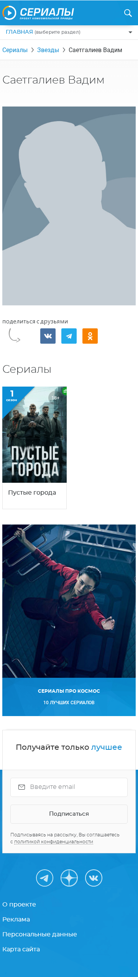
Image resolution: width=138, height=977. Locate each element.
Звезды (48, 50)
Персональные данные (39, 934)
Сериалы (15, 50)
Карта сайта (21, 949)
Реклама (16, 919)
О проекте (19, 905)
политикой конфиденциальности (53, 841)
